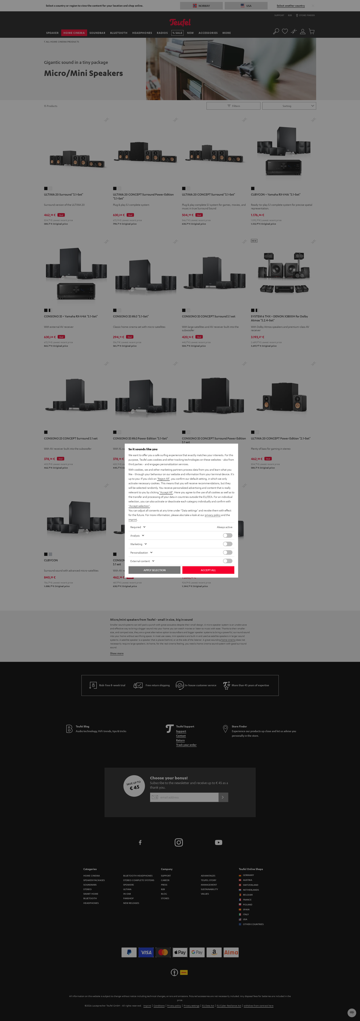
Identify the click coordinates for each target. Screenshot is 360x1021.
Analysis (135, 535)
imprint (133, 519)
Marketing (136, 544)
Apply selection (155, 570)
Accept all (208, 570)
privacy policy (213, 515)
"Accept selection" (139, 505)
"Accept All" (166, 492)
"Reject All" (163, 478)
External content (140, 561)
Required (135, 527)
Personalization (139, 552)
